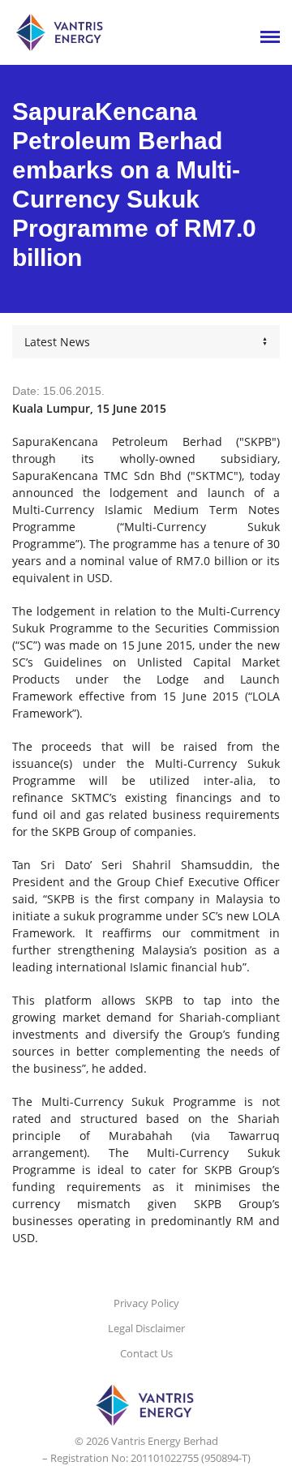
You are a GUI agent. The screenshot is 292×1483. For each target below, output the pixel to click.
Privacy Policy (146, 1303)
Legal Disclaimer (146, 1328)
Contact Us (146, 1353)
